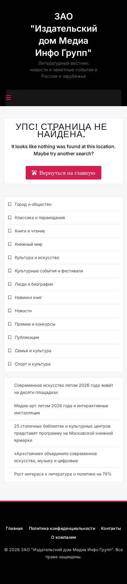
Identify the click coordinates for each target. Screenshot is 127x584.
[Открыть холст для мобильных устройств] (8, 98)
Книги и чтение (30, 230)
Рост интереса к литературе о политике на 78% (63, 473)
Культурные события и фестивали (49, 270)
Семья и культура (33, 350)
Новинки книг (28, 297)
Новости (23, 310)
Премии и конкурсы (35, 323)
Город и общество (33, 204)
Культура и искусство (37, 257)
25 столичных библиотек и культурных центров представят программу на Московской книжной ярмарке (63, 433)
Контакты (111, 528)
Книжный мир (29, 244)
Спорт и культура (33, 363)
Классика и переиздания (40, 217)
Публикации (27, 337)
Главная (14, 528)
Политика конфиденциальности (62, 528)
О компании (63, 537)
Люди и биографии (34, 284)
